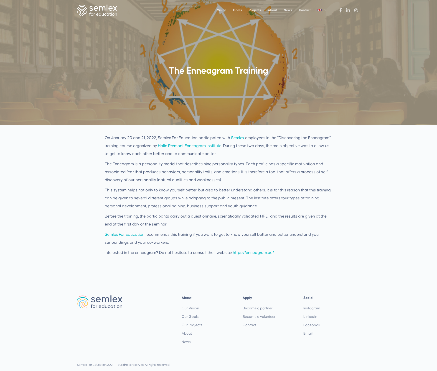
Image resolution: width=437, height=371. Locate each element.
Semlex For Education (125, 235)
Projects (255, 10)
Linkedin (310, 316)
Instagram (311, 308)
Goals (237, 10)
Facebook (311, 325)
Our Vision (190, 308)
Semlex (237, 138)
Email (308, 333)
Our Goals (190, 316)
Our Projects (192, 325)
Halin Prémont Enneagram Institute (189, 146)
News (288, 10)
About (272, 10)
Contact (305, 10)
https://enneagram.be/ (253, 253)
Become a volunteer (259, 316)
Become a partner (258, 308)
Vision (221, 10)
